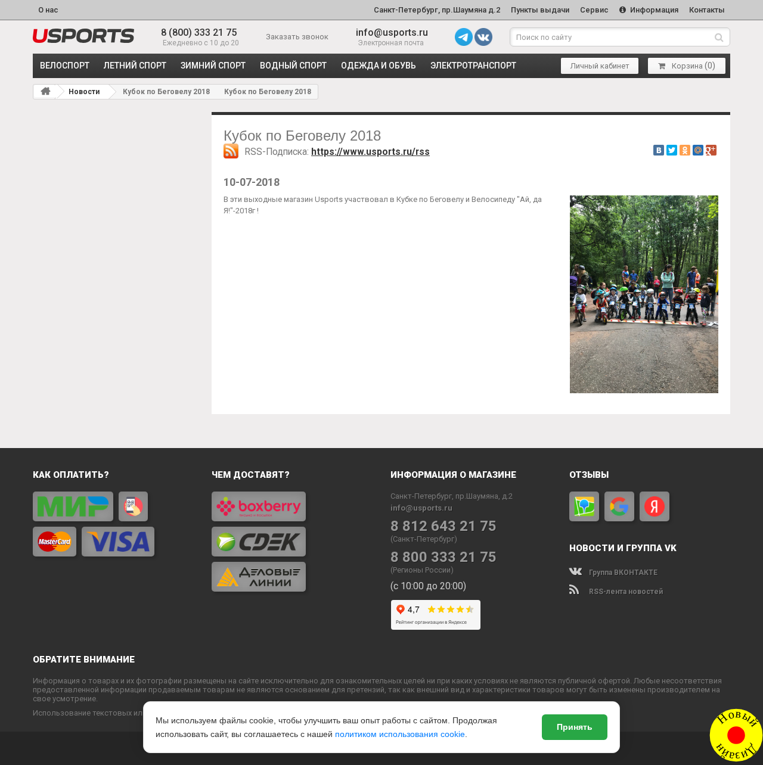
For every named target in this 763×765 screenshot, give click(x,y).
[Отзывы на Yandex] (654, 506)
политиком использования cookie (400, 734)
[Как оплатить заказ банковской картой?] (113, 524)
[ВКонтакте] (658, 150)
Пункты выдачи (540, 9)
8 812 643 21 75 (443, 526)
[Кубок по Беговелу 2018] (83, 35)
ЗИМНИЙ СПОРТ (213, 65)
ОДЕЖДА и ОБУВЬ (378, 65)
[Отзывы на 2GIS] (584, 506)
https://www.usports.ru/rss (370, 152)
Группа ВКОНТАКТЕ (622, 572)
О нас (48, 9)
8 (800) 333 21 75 (199, 32)
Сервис (594, 9)
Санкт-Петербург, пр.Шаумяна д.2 (437, 9)
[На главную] (45, 91)
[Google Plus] (711, 150)
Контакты (707, 9)
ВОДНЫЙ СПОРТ (293, 65)
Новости (84, 92)
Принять (575, 727)
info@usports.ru (392, 32)
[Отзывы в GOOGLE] (619, 506)
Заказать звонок (297, 36)
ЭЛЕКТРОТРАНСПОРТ (473, 65)
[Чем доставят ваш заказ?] (292, 542)
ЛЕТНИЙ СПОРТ (135, 65)
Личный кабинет (599, 65)
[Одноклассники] (685, 150)
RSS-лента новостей (625, 591)
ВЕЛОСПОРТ (64, 65)
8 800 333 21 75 (443, 557)
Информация (653, 9)
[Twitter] (671, 150)
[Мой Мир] (698, 150)
